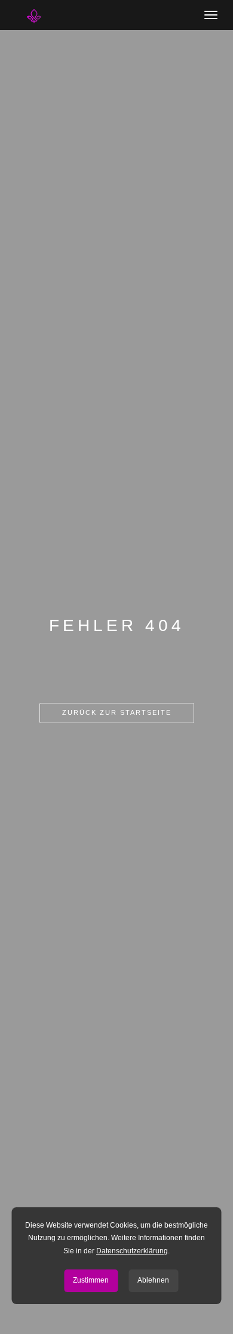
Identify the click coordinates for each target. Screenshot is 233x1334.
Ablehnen (153, 1280)
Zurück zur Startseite (116, 712)
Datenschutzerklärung (132, 1251)
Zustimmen (91, 1280)
